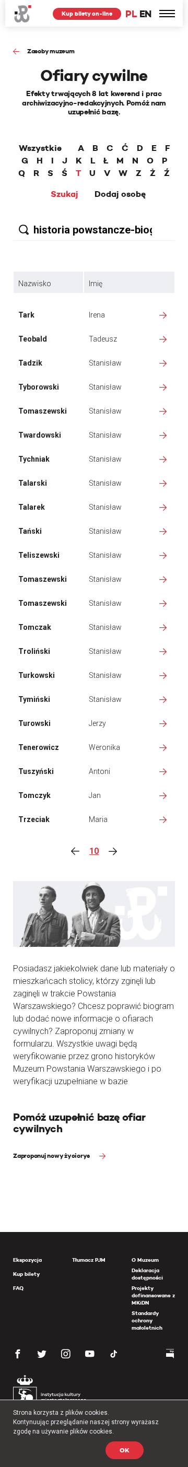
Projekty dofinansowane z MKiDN (153, 1295)
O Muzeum (145, 1260)
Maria (98, 819)
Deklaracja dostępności (147, 1274)
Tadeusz (103, 339)
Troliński (34, 651)
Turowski (34, 723)
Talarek (31, 507)
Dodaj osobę (120, 194)
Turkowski (36, 675)
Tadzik (30, 363)
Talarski (32, 483)
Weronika (104, 747)
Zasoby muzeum (51, 51)
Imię (95, 283)
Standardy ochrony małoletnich (147, 1320)
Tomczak (34, 627)
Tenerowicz (38, 747)
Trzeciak (34, 819)
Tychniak (34, 459)
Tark (26, 315)
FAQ (18, 1288)
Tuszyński (36, 771)
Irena (97, 315)
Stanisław (105, 363)
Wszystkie (40, 148)
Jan (95, 795)
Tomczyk (34, 795)
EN (145, 14)
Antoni (99, 771)
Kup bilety (26, 1274)
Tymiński (34, 699)
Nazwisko (34, 283)
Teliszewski (39, 555)
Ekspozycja (27, 1260)
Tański (30, 531)
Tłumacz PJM (88, 1260)
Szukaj (64, 194)
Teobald (32, 339)
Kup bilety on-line (87, 13)
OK (125, 1450)
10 (94, 851)
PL (131, 14)
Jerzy (97, 723)
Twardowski (39, 435)
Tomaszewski (42, 411)
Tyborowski (38, 387)
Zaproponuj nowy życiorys (52, 1155)
